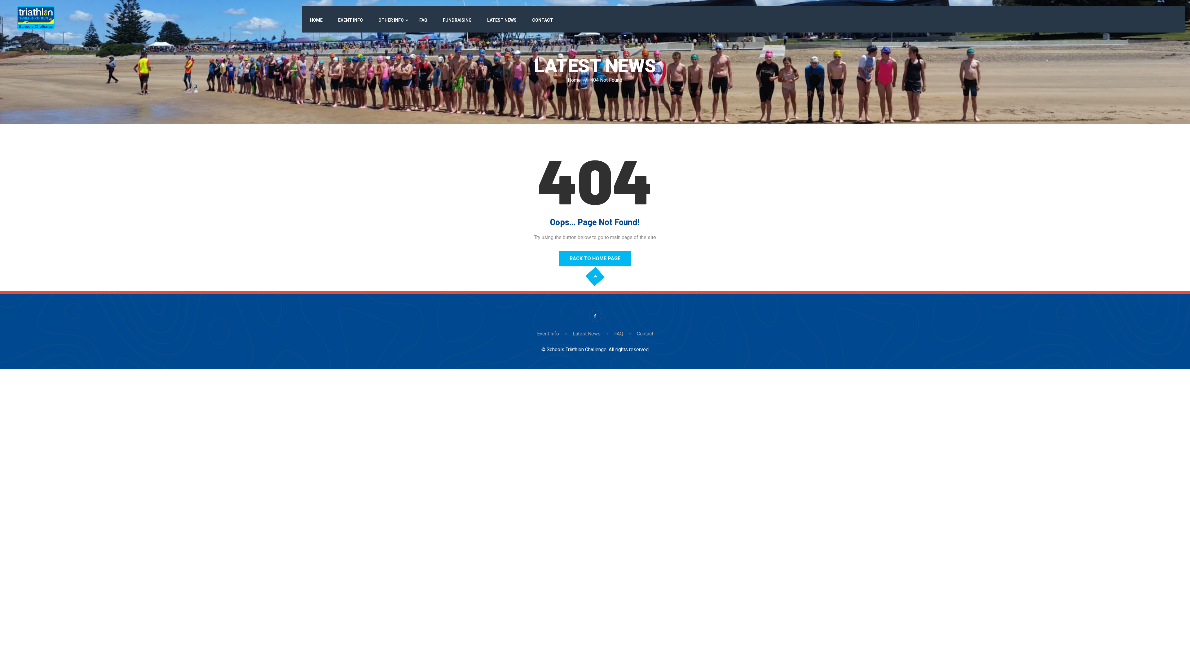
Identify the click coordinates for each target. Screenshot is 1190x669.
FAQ (423, 20)
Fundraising (457, 20)
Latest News (502, 20)
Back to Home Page (595, 258)
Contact (542, 20)
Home (316, 20)
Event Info (350, 20)
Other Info (391, 20)
